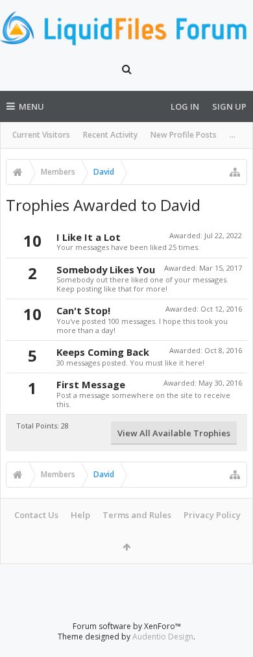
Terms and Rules (136, 515)
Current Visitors (41, 134)
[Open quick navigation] (235, 172)
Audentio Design (162, 636)
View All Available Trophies (173, 433)
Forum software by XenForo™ (127, 626)
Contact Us (36, 515)
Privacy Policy (212, 515)
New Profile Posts (184, 134)
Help (80, 515)
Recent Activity (110, 134)
